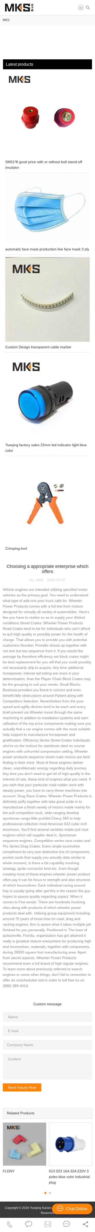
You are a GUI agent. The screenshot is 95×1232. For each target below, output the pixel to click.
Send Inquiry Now (22, 1087)
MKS (6, 20)
